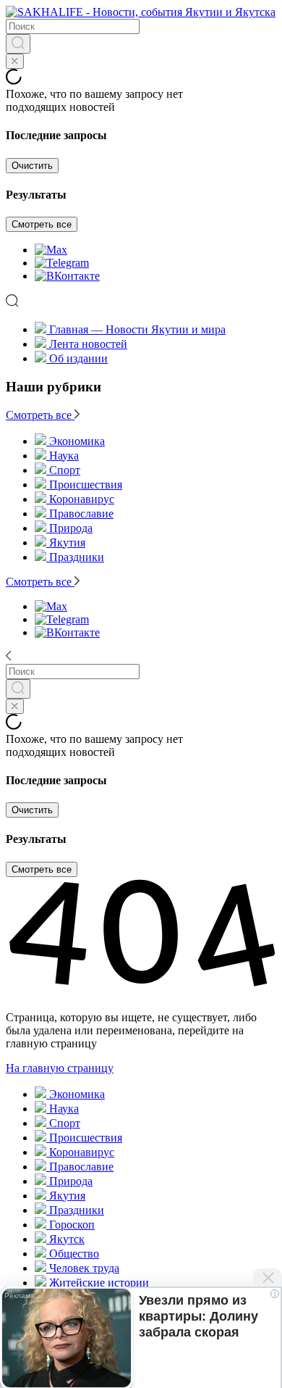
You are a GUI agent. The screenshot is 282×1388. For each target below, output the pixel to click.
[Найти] (18, 44)
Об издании (78, 358)
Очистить (32, 165)
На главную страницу (60, 1068)
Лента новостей (88, 344)
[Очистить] (15, 61)
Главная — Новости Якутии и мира (137, 329)
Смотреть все (42, 224)
